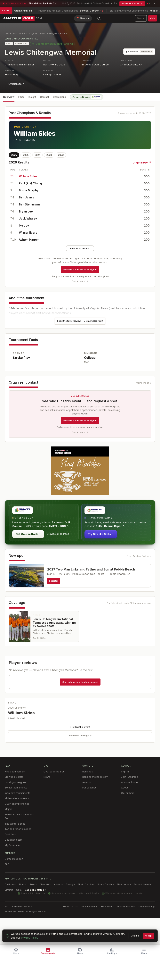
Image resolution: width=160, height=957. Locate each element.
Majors (8, 809)
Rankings (87, 771)
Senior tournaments (16, 787)
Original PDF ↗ (141, 162)
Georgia (70, 884)
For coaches (89, 787)
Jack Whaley (28, 218)
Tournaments (20, 33)
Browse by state (14, 776)
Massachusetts (143, 884)
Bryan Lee (26, 211)
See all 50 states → (36, 889)
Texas (33, 884)
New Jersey (124, 884)
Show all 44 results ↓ (80, 248)
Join (152, 18)
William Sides (34, 133)
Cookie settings (146, 906)
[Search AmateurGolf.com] (99, 18)
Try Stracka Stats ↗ (101, 534)
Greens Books (81, 97)
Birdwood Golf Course (95, 64)
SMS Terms (107, 906)
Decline (135, 935)
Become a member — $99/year (80, 269)
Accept (148, 935)
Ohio (19, 889)
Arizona (58, 884)
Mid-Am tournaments (17, 798)
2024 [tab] (37, 155)
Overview (8, 97)
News (47, 776)
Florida (23, 884)
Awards (86, 782)
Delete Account (126, 906)
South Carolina (105, 884)
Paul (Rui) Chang (30, 183)
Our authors (127, 793)
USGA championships (17, 803)
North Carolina (86, 884)
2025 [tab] (25, 155)
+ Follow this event (80, 727)
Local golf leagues (15, 782)
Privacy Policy (90, 906)
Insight (32, 97)
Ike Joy (24, 225)
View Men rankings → (80, 735)
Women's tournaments (17, 793)
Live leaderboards (54, 771)
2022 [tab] (61, 155)
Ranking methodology (95, 776)
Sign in (141, 18)
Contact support (14, 858)
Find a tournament (15, 771)
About (124, 787)
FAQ (7, 864)
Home (8, 33)
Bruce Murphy (28, 190)
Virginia (33, 33)
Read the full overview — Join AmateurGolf (80, 321)
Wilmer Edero (28, 232)
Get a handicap (13, 839)
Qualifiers (10, 834)
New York (45, 884)
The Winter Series (15, 823)
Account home (129, 782)
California (10, 884)
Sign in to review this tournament (80, 682)
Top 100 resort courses (18, 829)
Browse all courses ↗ (59, 533)
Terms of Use (70, 906)
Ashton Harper (29, 239)
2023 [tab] (49, 155)
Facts (21, 97)
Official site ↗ (16, 83)
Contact (44, 97)
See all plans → (80, 281)
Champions (59, 97)
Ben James (26, 197)
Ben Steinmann (29, 204)
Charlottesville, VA (131, 64)
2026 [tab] (14, 155)
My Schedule (12, 845)
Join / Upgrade (129, 776)
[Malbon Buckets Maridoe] (80, 470)
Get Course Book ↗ (28, 534)
